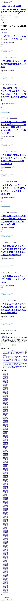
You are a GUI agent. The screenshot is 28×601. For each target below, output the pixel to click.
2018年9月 (5, 498)
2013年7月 (5, 583)
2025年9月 (5, 388)
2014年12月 (5, 560)
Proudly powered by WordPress (7, 599)
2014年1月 (5, 575)
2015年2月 (5, 557)
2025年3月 (5, 396)
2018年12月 (5, 494)
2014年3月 (5, 572)
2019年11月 (5, 479)
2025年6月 (5, 392)
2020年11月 (5, 465)
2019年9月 (5, 481)
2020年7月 (5, 470)
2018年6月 (5, 502)
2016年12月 (5, 527)
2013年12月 (5, 576)
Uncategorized (6, 597)
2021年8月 (5, 453)
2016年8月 (5, 532)
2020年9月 (5, 468)
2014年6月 (5, 568)
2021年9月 (5, 451)
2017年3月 (5, 523)
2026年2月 (5, 381)
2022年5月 (5, 440)
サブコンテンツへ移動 (6, 2)
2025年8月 (5, 389)
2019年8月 (5, 483)
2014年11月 (5, 561)
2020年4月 (5, 475)
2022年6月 (5, 439)
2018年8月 (5, 499)
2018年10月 (5, 497)
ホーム (4, 22)
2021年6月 (5, 455)
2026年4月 (5, 378)
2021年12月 (5, 447)
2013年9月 (5, 581)
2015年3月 (5, 556)
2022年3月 (5, 443)
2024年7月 (5, 407)
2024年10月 (5, 403)
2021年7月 (5, 454)
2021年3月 (5, 459)
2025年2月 (5, 398)
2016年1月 (5, 542)
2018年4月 (5, 505)
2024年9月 (5, 404)
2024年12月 (5, 400)
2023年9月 (5, 418)
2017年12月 (5, 510)
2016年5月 (5, 537)
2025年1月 (5, 399)
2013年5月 (5, 586)
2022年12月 (5, 431)
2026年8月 (5, 373)
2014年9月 (5, 564)
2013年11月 (5, 578)
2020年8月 (5, 469)
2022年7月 (5, 437)
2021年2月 (5, 461)
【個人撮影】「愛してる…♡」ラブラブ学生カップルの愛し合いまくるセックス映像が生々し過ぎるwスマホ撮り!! (14, 94)
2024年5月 (5, 410)
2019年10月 (5, 480)
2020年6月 (5, 472)
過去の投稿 (4, 32)
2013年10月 (5, 579)
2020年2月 (5, 477)
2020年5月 (5, 473)
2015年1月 (5, 559)
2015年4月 (5, 554)
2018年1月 (5, 509)
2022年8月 (5, 436)
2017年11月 (5, 512)
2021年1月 (5, 462)
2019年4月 (5, 488)
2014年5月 (5, 570)
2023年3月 (5, 426)
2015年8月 (5, 549)
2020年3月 (5, 476)
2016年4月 (5, 538)
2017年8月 (5, 516)
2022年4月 (5, 442)
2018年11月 (5, 495)
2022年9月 (5, 435)
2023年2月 (5, 428)
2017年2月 (5, 524)
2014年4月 (5, 571)
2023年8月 (5, 420)
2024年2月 (5, 413)
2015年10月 (5, 546)
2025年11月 (5, 385)
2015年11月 (5, 545)
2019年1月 (5, 492)
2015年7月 (5, 550)
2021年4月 (5, 458)
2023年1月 (5, 429)
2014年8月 (5, 565)
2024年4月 (5, 411)
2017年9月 (5, 515)
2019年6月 (5, 486)
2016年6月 (5, 535)
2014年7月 (5, 567)
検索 (2, 17)
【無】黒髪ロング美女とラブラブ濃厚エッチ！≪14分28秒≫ (13, 279)
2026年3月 (5, 380)
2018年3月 (5, 506)
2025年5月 (5, 393)
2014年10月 (5, 563)
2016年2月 (5, 541)
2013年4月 (5, 587)
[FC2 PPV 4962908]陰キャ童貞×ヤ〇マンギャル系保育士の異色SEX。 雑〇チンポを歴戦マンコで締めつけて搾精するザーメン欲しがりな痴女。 (15, 361)
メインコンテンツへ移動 (6, 1)
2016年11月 (5, 528)
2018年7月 (5, 501)
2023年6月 (5, 422)
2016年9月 (5, 531)
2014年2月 (5, 574)
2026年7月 (5, 374)
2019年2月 (5, 491)
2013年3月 (5, 589)
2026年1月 (5, 382)
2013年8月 (5, 582)
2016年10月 (5, 530)
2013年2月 (5, 590)
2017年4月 (5, 521)
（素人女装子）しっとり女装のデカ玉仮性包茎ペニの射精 (13, 64)
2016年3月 (5, 539)
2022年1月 (5, 446)
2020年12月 (5, 464)
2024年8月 (5, 406)
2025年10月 (5, 387)
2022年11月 (5, 432)
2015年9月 (5, 548)
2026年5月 (5, 377)
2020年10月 (5, 466)
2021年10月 (5, 450)
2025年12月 (5, 384)
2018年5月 (5, 504)
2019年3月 (5, 490)
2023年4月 (5, 425)
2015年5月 (5, 553)
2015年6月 (5, 552)
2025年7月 (5, 391)
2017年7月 (5, 517)
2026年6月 (5, 376)
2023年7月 (5, 421)
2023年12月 (5, 414)
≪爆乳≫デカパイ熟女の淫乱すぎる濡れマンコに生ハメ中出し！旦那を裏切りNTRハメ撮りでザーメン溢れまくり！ (13, 127)
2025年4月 (5, 395)
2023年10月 (5, 417)
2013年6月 (5, 585)
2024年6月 (5, 409)
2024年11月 (5, 402)
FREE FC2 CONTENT (11, 6)
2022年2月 (5, 444)
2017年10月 (5, 513)
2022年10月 (5, 433)
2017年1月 (5, 526)
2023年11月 (5, 415)
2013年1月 (5, 592)
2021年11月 (5, 448)
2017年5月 (5, 520)
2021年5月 (5, 457)
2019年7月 (5, 484)
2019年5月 (5, 487)
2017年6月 (5, 519)
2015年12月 (5, 543)
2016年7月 (5, 534)
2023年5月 (5, 424)
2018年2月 (5, 508)
